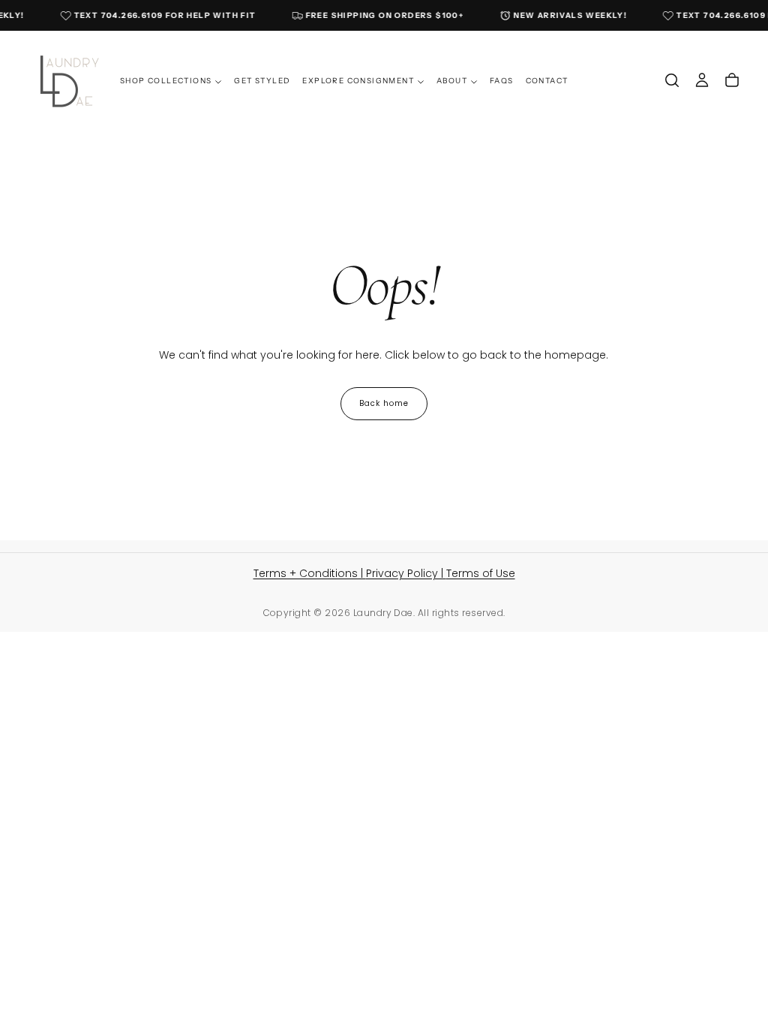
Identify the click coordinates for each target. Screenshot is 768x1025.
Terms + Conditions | (310, 573)
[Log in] (702, 80)
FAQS (502, 81)
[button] (672, 80)
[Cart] (732, 80)
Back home (384, 403)
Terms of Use (480, 573)
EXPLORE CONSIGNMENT (358, 81)
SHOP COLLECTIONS (166, 81)
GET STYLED (262, 81)
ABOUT (451, 81)
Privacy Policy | (406, 573)
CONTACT (547, 81)
